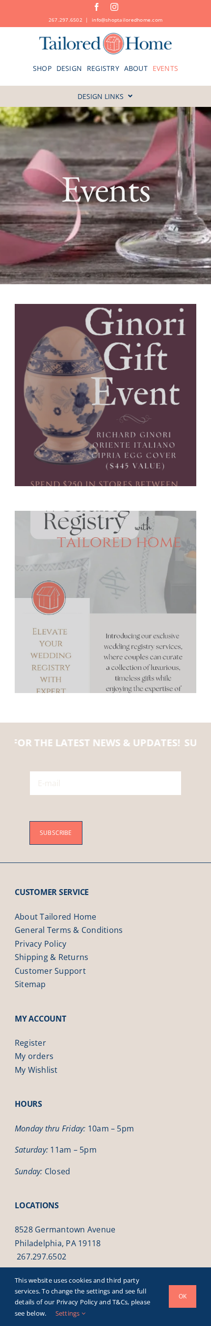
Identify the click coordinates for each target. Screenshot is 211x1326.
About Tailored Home (56, 916)
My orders (34, 1056)
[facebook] (97, 7)
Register (30, 1042)
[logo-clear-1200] (105, 36)
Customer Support (50, 970)
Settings (68, 1313)
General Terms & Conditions (69, 930)
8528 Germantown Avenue (65, 1229)
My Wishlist (36, 1069)
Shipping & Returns (51, 957)
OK (182, 1296)
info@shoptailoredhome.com (127, 19)
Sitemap (30, 984)
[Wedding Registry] (105, 602)
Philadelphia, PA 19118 (58, 1243)
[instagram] (114, 7)
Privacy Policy (40, 943)
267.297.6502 (65, 19)
